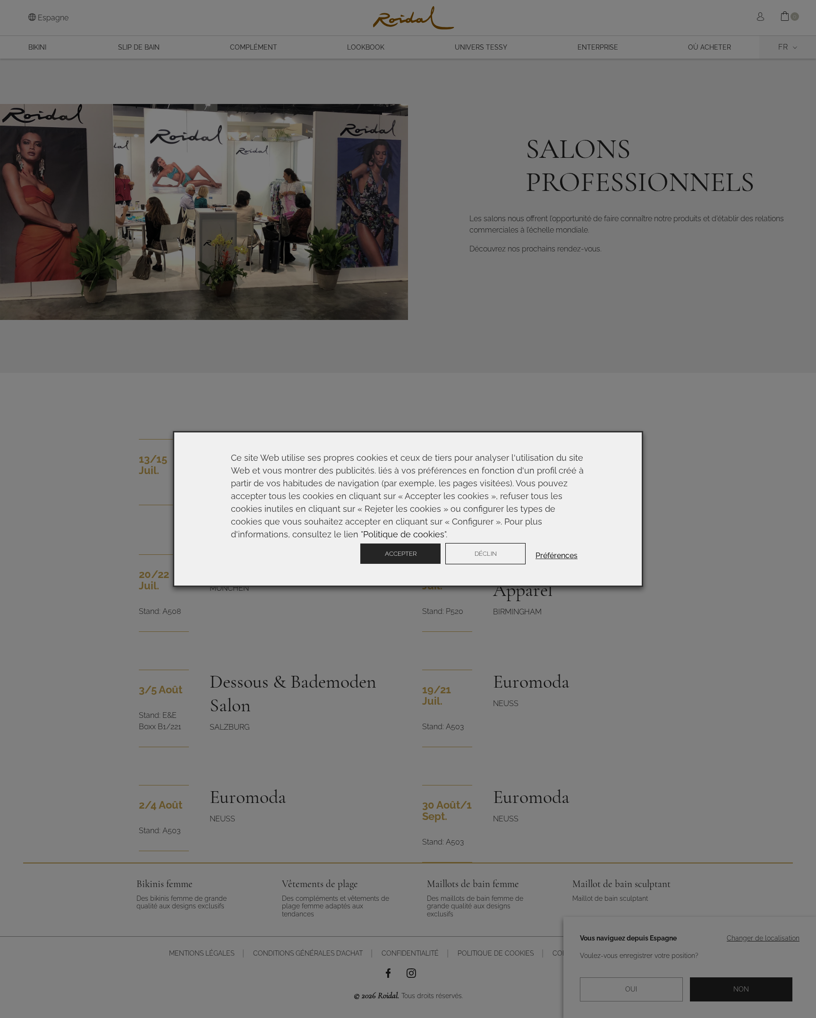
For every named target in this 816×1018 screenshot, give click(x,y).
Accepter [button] (400, 553)
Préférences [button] (557, 555)
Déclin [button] (486, 553)
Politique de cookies (403, 534)
